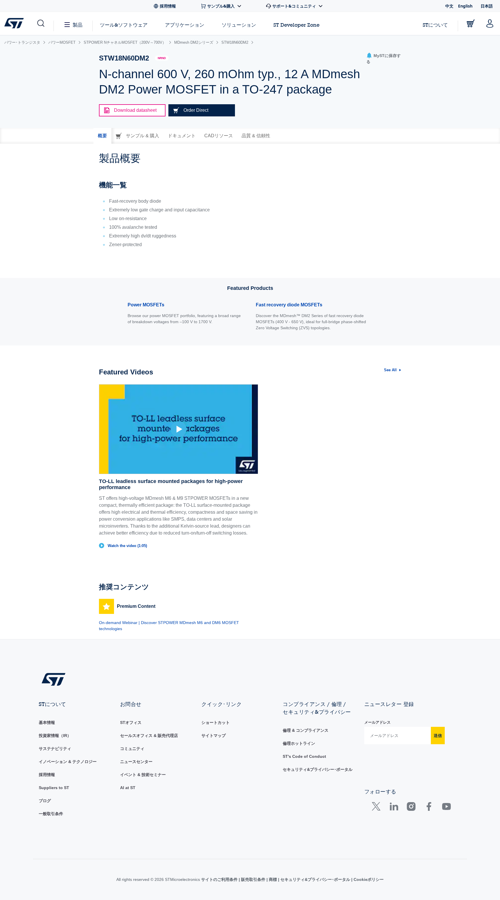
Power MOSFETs (146, 304)
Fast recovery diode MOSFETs (289, 304)
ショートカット (215, 722)
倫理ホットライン (299, 743)
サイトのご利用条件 (220, 879)
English (465, 6)
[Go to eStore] (471, 23)
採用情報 (47, 774)
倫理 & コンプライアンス (305, 730)
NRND (162, 58)
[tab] (102, 136)
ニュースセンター (136, 761)
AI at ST (127, 787)
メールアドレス (377, 722)
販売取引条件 (253, 879)
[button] (40, 23)
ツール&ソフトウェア (124, 25)
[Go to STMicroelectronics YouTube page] (446, 807)
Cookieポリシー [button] (368, 879)
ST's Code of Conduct (304, 756)
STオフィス (130, 722)
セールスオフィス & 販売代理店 (149, 735)
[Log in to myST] (490, 23)
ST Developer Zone (296, 25)
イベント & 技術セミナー (143, 774)
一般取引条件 (51, 813)
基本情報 (47, 722)
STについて (435, 25)
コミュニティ (132, 748)
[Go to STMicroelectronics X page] (377, 807)
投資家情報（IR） (55, 735)
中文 (449, 6)
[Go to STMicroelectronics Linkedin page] (394, 807)
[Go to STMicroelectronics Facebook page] (429, 807)
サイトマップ (213, 735)
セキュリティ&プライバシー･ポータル (317, 769)
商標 (273, 879)
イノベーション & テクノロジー (68, 761)
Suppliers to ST (54, 787)
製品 (77, 25)
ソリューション (239, 25)
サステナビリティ (55, 748)
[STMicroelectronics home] (15, 23)
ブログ (45, 800)
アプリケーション (184, 25)
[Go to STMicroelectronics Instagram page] (411, 807)
